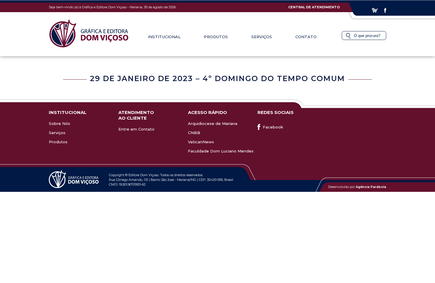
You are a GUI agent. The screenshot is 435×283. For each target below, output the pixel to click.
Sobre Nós (59, 123)
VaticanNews (201, 141)
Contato (306, 36)
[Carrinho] (375, 10)
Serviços (57, 132)
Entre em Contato (136, 129)
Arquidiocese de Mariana (212, 123)
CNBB (194, 132)
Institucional (164, 36)
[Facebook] (385, 10)
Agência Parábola (371, 187)
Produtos (58, 141)
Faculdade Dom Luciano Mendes (221, 151)
